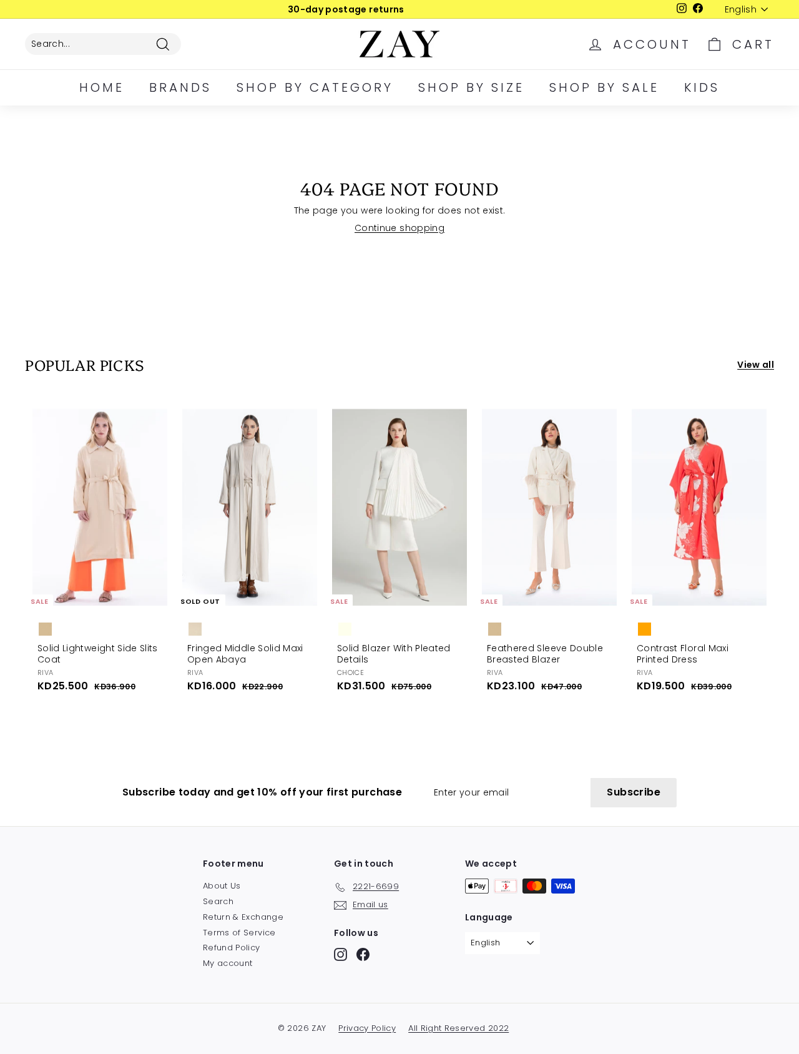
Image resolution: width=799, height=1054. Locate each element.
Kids (702, 87)
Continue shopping (399, 228)
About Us (222, 886)
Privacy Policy (367, 1028)
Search (218, 901)
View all (755, 364)
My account (228, 963)
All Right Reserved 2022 (458, 1028)
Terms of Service (239, 932)
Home (101, 87)
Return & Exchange (243, 917)
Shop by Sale (604, 87)
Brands (180, 87)
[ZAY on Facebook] (363, 954)
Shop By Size (471, 87)
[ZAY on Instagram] (340, 954)
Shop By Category (315, 87)
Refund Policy (231, 947)
